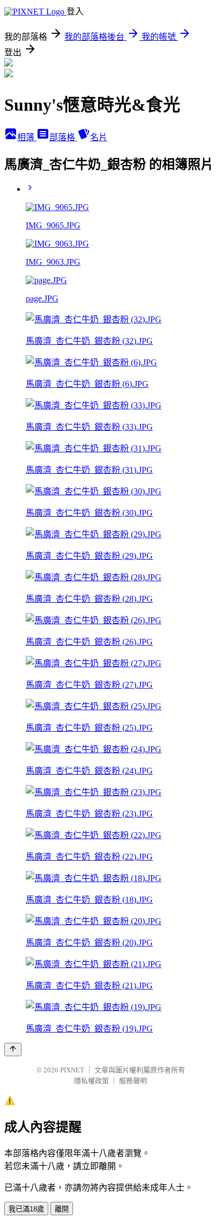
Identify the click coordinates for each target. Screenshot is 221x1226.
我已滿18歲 (26, 1209)
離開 (62, 1209)
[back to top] (12, 1049)
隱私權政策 (91, 1081)
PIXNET (72, 1070)
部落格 (63, 137)
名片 (98, 137)
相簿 (26, 137)
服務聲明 (133, 1081)
